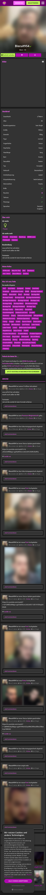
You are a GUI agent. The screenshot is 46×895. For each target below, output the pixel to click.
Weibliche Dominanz (9, 318)
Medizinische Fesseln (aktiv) (27, 327)
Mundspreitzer (16, 324)
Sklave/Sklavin (17, 273)
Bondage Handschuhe (9, 300)
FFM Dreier (35, 318)
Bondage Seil (6, 306)
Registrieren (33, 3)
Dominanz (6, 315)
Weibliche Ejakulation (23, 318)
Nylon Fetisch (18, 330)
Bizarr (20, 294)
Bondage (26, 294)
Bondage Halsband (36, 291)
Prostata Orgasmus (35, 333)
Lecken (15, 327)
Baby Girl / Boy (16, 270)
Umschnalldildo (7, 342)
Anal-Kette (36, 288)
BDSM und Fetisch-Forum (15, 366)
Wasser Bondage (37, 345)
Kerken (31, 389)
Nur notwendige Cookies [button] (18, 885)
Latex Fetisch (35, 324)
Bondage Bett (35, 294)
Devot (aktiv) (6, 345)
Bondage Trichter (8, 309)
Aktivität (5, 379)
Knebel (18, 321)
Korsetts (32, 312)
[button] (18, 889)
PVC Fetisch (6, 336)
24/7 (4, 288)
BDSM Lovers (31, 237)
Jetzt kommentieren (10, 406)
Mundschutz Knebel (31, 303)
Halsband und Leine (21, 312)
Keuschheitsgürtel (8, 312)
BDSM (27, 291)
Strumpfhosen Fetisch (29, 342)
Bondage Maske (18, 303)
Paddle (26, 330)
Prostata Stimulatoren (9, 333)
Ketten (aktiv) (19, 309)
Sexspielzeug (6, 339)
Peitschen (6, 348)
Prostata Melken (23, 333)
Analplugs (6, 291)
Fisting (5, 321)
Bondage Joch (35, 300)
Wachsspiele (25, 345)
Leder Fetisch (7, 327)
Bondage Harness (23, 300)
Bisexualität (12, 294)
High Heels (6, 324)
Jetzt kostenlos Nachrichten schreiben (23, 372)
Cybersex (14, 240)
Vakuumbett (16, 345)
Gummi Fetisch (26, 321)
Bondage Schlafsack (19, 306)
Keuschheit (28, 309)
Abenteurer (30, 270)
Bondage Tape (31, 306)
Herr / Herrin (6, 273)
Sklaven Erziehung (24, 339)
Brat (24, 270)
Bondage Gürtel (19, 297)
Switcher (25, 273)
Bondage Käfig (7, 303)
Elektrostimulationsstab (25, 315)
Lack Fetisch (25, 324)
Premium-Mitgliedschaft (30, 415)
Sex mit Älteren (35, 336)
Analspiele (20, 288)
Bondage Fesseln (8, 297)
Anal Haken (11, 288)
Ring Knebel (15, 336)
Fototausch (6, 240)
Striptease (17, 342)
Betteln (5, 294)
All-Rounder (6, 270)
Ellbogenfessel (38, 315)
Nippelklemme (7, 330)
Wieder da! (19, 3)
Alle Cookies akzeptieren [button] (18, 881)
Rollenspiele (25, 336)
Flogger (11, 321)
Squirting (35, 339)
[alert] (18, 861)
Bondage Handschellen (33, 297)
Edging (13, 315)
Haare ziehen (37, 321)
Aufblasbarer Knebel (17, 291)
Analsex (28, 288)
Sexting (15, 339)
